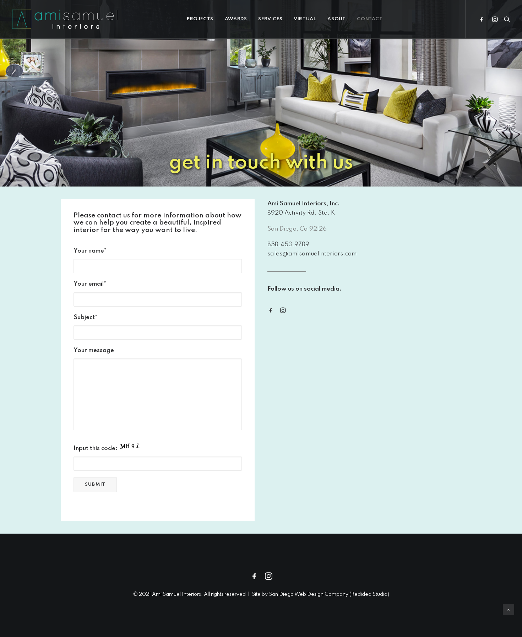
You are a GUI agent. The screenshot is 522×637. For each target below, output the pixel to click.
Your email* (90, 284)
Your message (94, 350)
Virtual (305, 19)
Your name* (90, 251)
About (336, 19)
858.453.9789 (288, 245)
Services (270, 19)
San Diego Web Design (297, 594)
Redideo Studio (369, 594)
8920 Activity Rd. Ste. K (301, 213)
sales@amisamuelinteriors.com (312, 254)
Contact (369, 19)
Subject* (85, 317)
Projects (200, 19)
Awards (236, 19)
